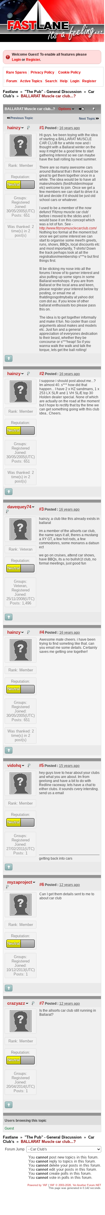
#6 (41, 884)
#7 (41, 1003)
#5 (41, 765)
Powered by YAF (37, 1185)
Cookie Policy (69, 72)
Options (64, 109)
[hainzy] (21, 155)
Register (33, 60)
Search (51, 81)
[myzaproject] (21, 914)
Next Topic (87, 118)
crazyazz (16, 1003)
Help (63, 81)
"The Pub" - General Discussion (53, 91)
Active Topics (31, 81)
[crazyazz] (21, 1030)
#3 (41, 509)
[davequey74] (20, 539)
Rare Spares (16, 72)
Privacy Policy (42, 72)
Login (16, 60)
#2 (41, 373)
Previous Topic (21, 118)
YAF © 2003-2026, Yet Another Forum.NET (75, 1185)
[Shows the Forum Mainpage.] (52, 21)
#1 (41, 127)
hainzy (14, 127)
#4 (41, 632)
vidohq (14, 765)
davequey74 (19, 507)
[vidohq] (20, 793)
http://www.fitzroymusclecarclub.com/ (68, 228)
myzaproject (19, 882)
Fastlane (10, 91)
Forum (11, 81)
